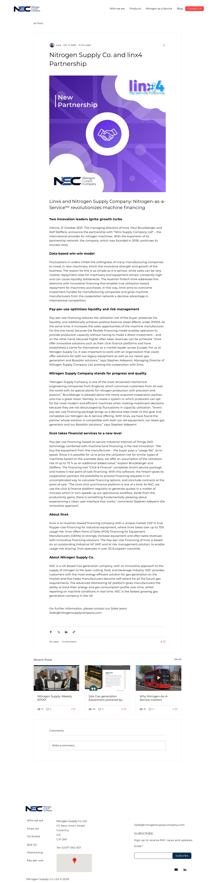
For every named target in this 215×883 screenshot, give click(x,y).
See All (177, 659)
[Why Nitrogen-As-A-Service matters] (158, 678)
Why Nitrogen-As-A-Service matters (154, 698)
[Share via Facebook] (50, 631)
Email (137, 846)
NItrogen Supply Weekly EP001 (54, 698)
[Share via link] (73, 631)
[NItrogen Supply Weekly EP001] (56, 678)
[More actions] (164, 45)
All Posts (38, 23)
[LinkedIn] (185, 869)
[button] (135, 9)
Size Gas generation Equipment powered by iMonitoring (105, 698)
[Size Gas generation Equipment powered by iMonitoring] (107, 678)
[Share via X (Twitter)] (58, 631)
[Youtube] (176, 869)
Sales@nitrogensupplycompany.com (159, 824)
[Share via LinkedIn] (66, 631)
